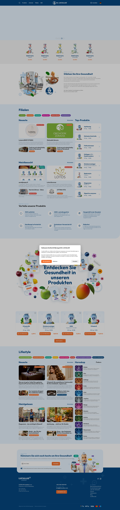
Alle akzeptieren (46, 261)
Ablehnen (55, 261)
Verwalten (75, 261)
